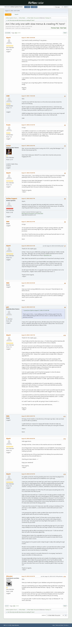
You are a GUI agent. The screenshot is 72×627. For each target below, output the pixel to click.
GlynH (8, 38)
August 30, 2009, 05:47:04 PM (28, 474)
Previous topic (55, 28)
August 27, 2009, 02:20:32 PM (28, 145)
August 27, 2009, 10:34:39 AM (28, 37)
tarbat (8, 146)
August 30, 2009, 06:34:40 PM (28, 576)
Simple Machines (15, 625)
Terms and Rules (59, 625)
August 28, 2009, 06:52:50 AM (28, 283)
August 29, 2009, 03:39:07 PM (28, 416)
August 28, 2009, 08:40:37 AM (28, 307)
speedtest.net (47, 255)
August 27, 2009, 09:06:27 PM (28, 198)
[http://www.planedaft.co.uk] (7, 110)
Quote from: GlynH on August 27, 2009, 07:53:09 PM (36, 310)
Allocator (9, 576)
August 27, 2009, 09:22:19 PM (28, 221)
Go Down (7, 33)
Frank (8, 125)
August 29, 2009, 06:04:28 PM (28, 438)
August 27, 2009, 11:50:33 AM (28, 96)
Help (54, 625)
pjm (7, 307)
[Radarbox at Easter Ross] (7, 162)
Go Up (6, 606)
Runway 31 (48, 18)
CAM (7, 96)
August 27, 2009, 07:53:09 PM (28, 172)
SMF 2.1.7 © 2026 (7, 625)
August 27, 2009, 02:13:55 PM (28, 124)
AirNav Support (11, 198)
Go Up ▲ (66, 625)
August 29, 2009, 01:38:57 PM (28, 335)
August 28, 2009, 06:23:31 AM (28, 245)
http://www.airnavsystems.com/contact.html (32, 213)
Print (65, 33)
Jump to (44, 615)
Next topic (63, 28)
